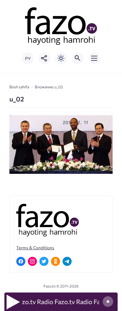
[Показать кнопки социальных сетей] (44, 58)
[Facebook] (20, 261)
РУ (28, 58)
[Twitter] (43, 261)
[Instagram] (32, 261)
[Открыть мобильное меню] (94, 58)
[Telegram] (67, 261)
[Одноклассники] (55, 261)
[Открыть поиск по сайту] (78, 58)
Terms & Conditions (35, 247)
